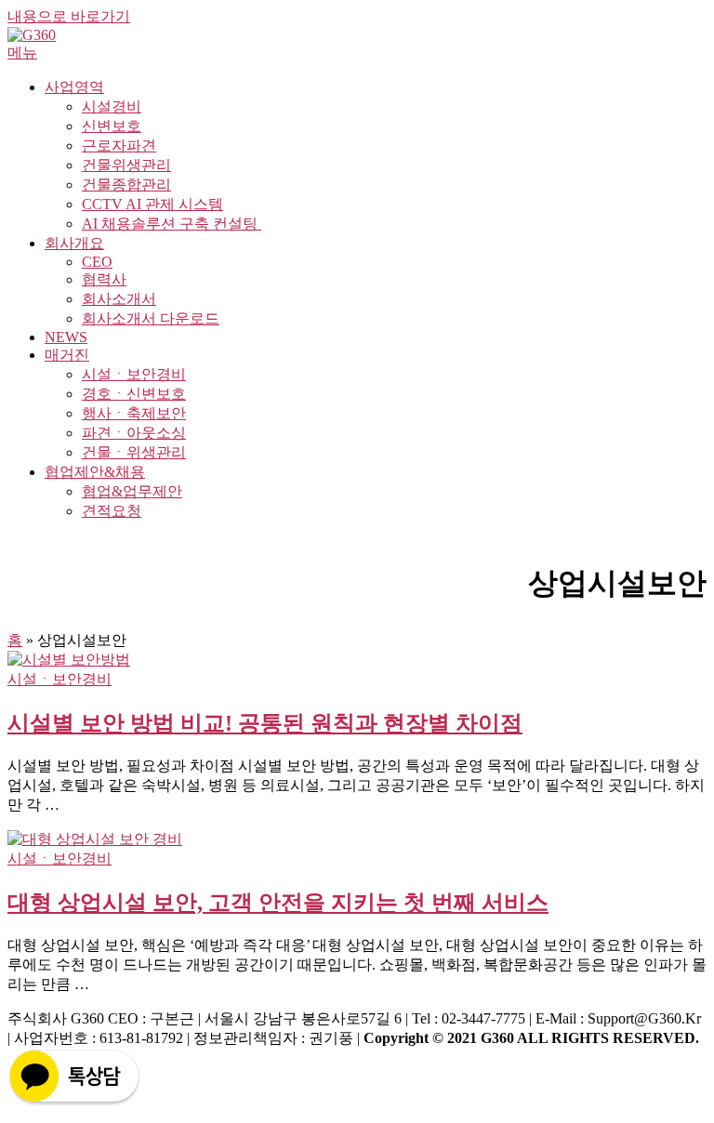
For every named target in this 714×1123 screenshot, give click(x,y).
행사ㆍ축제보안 (134, 413)
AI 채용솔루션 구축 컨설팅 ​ (171, 223)
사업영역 (74, 87)
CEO (97, 262)
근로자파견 (119, 145)
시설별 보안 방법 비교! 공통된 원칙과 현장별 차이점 (264, 723)
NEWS (66, 337)
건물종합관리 (126, 184)
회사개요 (74, 243)
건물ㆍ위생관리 (134, 452)
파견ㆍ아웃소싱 (134, 433)
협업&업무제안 (132, 491)
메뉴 (22, 52)
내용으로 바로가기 (68, 16)
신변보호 (111, 126)
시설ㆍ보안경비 (134, 374)
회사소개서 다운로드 (150, 318)
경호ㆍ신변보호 (134, 394)
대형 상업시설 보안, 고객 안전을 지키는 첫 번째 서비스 (278, 903)
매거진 (67, 355)
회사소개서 (119, 299)
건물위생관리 (126, 165)
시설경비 (111, 106)
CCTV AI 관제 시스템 (152, 204)
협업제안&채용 (95, 472)
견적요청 (111, 511)
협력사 (104, 279)
